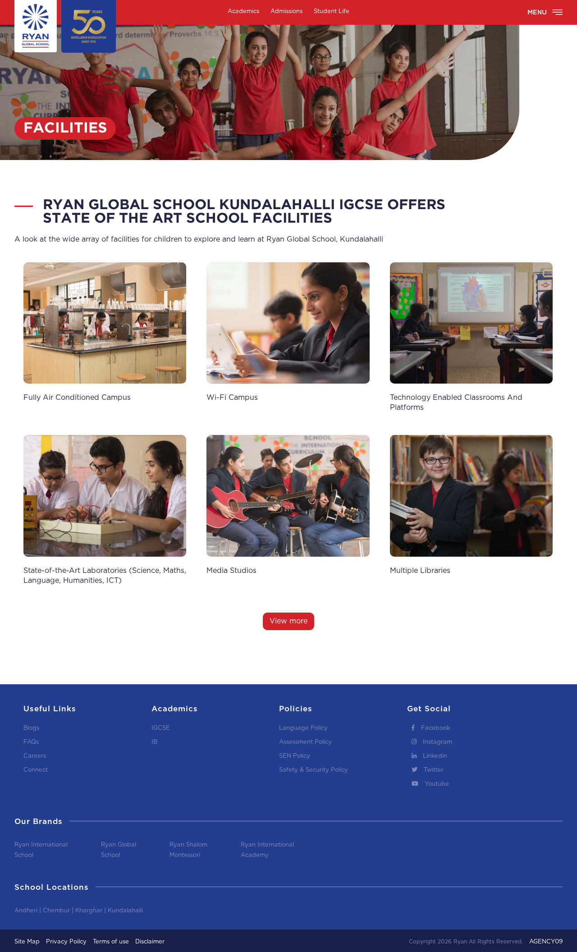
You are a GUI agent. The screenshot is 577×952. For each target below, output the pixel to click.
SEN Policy (294, 756)
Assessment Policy (305, 742)
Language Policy (303, 728)
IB (154, 742)
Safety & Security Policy (313, 770)
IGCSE (160, 728)
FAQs (31, 742)
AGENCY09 (546, 942)
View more (288, 621)
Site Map (27, 942)
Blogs (31, 728)
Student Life (331, 11)
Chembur (56, 911)
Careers (34, 756)
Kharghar (88, 911)
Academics (243, 11)
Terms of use (111, 942)
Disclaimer (150, 942)
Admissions (286, 11)
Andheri (25, 911)
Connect (35, 770)
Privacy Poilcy (66, 942)
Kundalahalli (125, 911)
